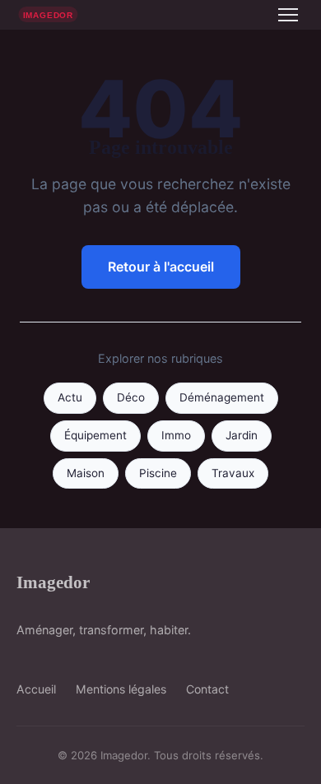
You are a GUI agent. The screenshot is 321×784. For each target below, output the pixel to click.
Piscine (158, 473)
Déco (131, 397)
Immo (176, 435)
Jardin (242, 435)
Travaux (233, 473)
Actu (70, 397)
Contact (207, 689)
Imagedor (53, 582)
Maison (86, 473)
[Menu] (288, 15)
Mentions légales (121, 689)
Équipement (95, 435)
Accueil (36, 689)
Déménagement (221, 397)
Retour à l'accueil (161, 266)
